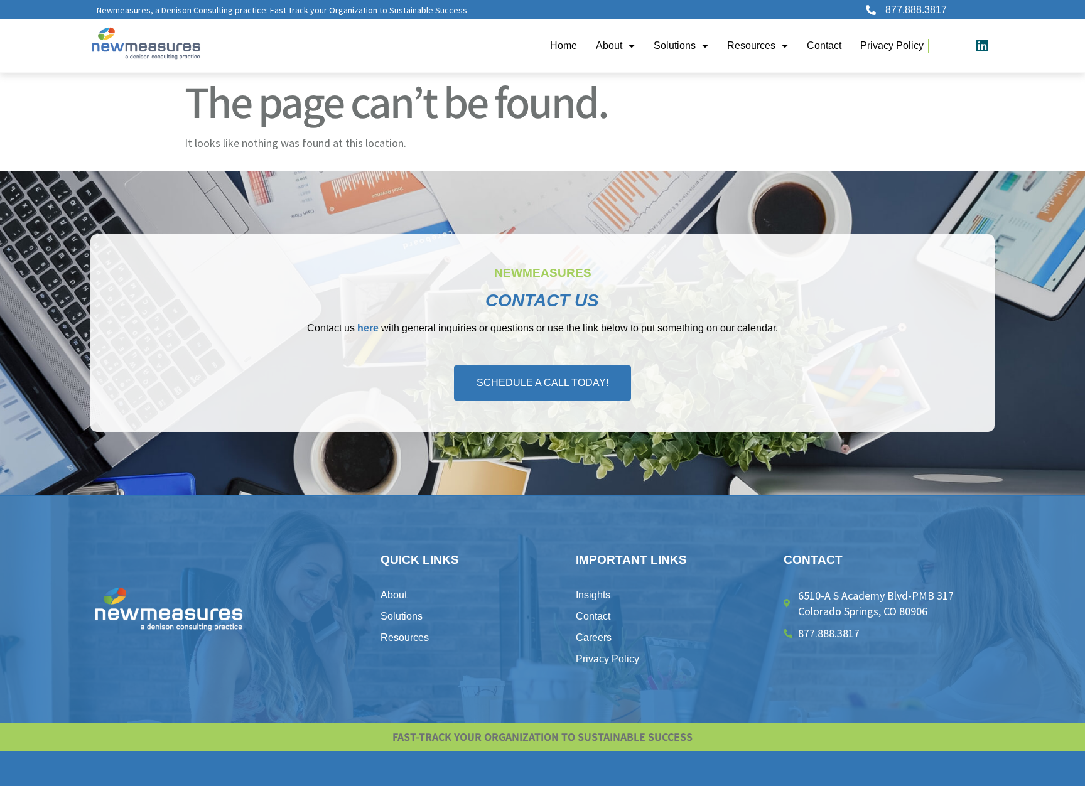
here (368, 328)
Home (563, 45)
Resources (751, 45)
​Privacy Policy (892, 45)
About (609, 45)
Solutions (675, 45)
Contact (824, 45)
